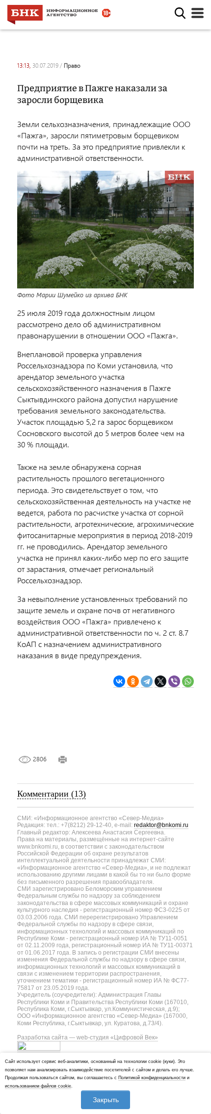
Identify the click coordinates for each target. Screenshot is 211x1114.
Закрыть (106, 1100)
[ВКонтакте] (119, 681)
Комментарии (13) (51, 794)
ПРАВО (72, 65)
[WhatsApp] (188, 681)
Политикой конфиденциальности (151, 1077)
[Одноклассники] (133, 681)
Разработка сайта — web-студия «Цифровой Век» (87, 1037)
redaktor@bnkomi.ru (161, 825)
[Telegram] (147, 681)
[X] (160, 681)
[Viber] (174, 681)
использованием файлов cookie (38, 1086)
